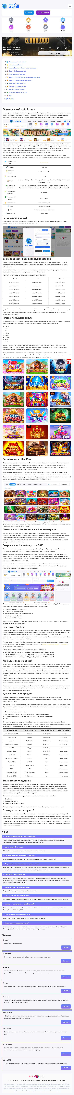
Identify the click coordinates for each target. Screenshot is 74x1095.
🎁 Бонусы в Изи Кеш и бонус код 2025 (19, 80)
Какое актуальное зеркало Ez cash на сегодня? (20, 836)
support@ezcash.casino (22, 1086)
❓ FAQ (8, 96)
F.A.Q (10, 1081)
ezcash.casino (44, 163)
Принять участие (54, 53)
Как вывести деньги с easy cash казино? (17, 915)
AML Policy (31, 1081)
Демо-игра (13, 366)
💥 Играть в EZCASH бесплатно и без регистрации (23, 77)
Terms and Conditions (58, 1081)
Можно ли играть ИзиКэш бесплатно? (17, 887)
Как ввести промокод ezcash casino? (17, 923)
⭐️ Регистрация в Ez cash (14, 65)
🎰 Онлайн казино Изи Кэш (15, 74)
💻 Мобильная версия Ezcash (16, 83)
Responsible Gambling (43, 1081)
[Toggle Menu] (70, 6)
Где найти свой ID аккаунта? (14, 847)
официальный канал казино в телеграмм (54, 644)
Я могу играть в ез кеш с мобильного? (17, 896)
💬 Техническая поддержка (15, 90)
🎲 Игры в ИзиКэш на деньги (16, 71)
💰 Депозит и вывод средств (16, 86)
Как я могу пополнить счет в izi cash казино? (19, 904)
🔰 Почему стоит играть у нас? (16, 93)
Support (15, 1081)
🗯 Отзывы (10, 99)
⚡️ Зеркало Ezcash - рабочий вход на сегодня (21, 68)
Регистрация (45, 12)
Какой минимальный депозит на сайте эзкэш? (20, 855)
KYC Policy (22, 1081)
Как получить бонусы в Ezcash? (15, 874)
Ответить (66, 947)
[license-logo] (39, 1076)
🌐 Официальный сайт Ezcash (16, 62)
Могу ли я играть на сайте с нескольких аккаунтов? (21, 864)
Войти (30, 12)
